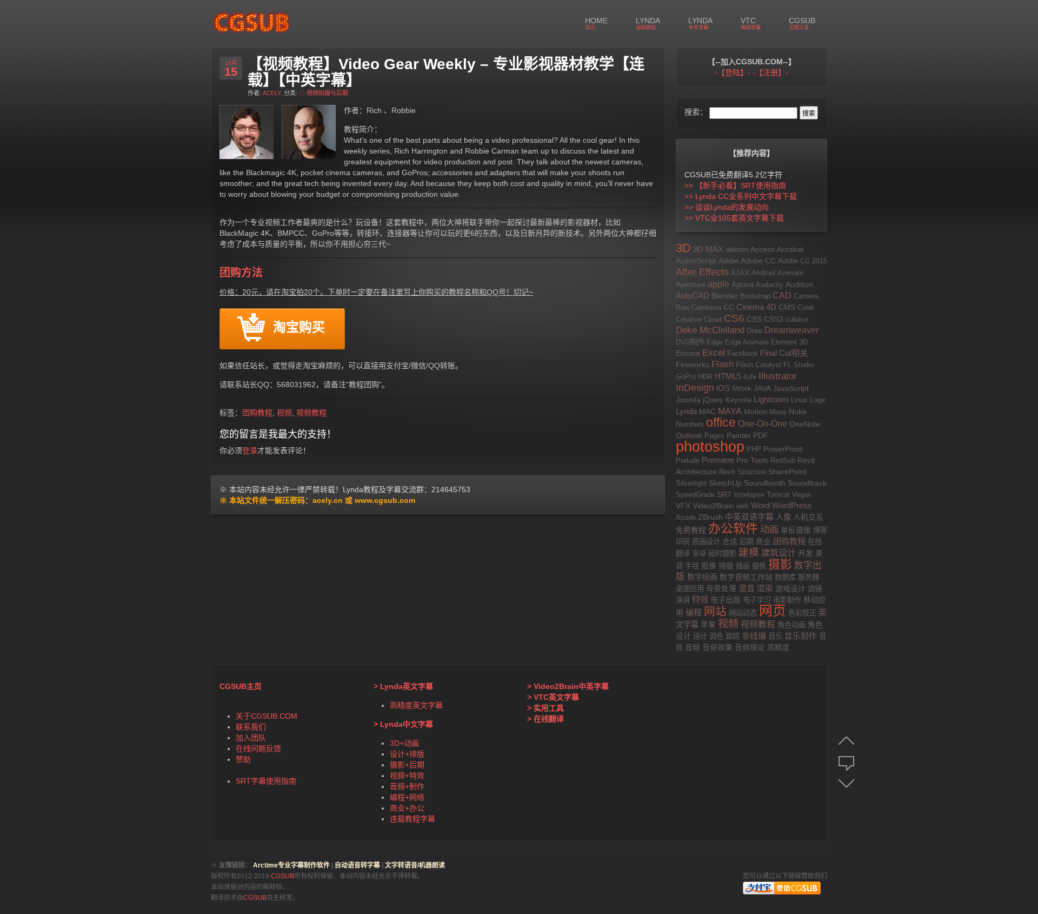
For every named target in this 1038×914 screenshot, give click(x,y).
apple (718, 284)
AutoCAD (692, 295)
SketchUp (725, 483)
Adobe (728, 261)
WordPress (792, 505)
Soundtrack (807, 483)
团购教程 (257, 412)
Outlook (689, 435)
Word (760, 505)
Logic (818, 400)
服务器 (808, 577)
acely (272, 93)
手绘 (692, 566)
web (742, 506)
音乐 (775, 636)
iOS (723, 388)
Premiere (718, 460)
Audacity (769, 285)
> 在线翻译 (545, 718)
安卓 (699, 553)
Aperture (691, 284)
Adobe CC (758, 261)
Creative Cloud (699, 319)
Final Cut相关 (784, 353)
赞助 (243, 759)
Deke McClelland (710, 330)
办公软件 (733, 528)
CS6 (734, 318)
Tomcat (778, 495)
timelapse (749, 495)
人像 (783, 517)
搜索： (695, 112)
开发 (805, 553)
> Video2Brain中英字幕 (568, 686)
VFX (683, 505)
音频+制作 (407, 786)
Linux (799, 400)
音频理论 (750, 648)
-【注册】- (770, 72)
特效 (700, 599)
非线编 (754, 635)
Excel (713, 353)
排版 (726, 565)
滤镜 (815, 589)
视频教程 (311, 412)
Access (762, 249)
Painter (739, 436)
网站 (715, 611)
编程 (694, 612)
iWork (741, 389)
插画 (743, 566)
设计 (700, 636)
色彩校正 (802, 613)
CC (728, 307)
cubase (797, 319)
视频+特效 (407, 775)
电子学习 (757, 600)
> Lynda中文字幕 (403, 724)
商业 (763, 542)
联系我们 (251, 727)
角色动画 (791, 625)
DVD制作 (690, 342)
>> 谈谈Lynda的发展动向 (726, 207)
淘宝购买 (299, 328)
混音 (746, 588)
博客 (820, 530)
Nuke (798, 412)
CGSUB (281, 876)
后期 (747, 542)
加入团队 (251, 737)
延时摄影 (722, 553)
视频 (284, 412)
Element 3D (789, 342)
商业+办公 (407, 808)
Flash (722, 364)
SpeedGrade (695, 495)
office (721, 422)
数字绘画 (702, 577)
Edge (715, 342)
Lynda (686, 411)
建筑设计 (778, 553)
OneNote (804, 424)
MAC (707, 411)
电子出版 (725, 599)
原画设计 (706, 542)
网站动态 (743, 613)
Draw (754, 331)
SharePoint (787, 471)
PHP (754, 449)
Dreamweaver (791, 330)
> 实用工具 (545, 708)
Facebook (742, 353)
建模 (748, 552)
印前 (683, 542)
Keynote (738, 400)
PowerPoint (782, 449)
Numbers (690, 424)
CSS (754, 319)
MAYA (730, 411)
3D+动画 (404, 743)
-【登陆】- (732, 72)
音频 (692, 648)
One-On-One (762, 423)
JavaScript (791, 388)
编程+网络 (407, 797)
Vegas (801, 495)
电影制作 (787, 600)
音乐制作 (800, 636)
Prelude (688, 460)
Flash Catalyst (758, 365)
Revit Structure (742, 472)
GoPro (686, 377)
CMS (786, 307)
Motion (755, 412)
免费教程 (691, 530)
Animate (790, 273)
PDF (760, 435)
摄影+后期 (407, 764)
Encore (688, 353)
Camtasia (706, 307)
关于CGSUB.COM (266, 716)
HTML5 (728, 376)
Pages (714, 436)
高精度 (778, 648)
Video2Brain (713, 506)
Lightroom (771, 399)
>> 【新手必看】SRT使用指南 (735, 185)
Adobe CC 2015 (802, 261)
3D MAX (708, 249)
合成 (729, 542)
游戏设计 (790, 588)
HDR (705, 377)
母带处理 (721, 589)
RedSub (782, 460)
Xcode (686, 517)
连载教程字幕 (412, 818)
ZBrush (710, 517)
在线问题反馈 (258, 748)
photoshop (710, 447)
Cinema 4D (756, 307)
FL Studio (798, 365)
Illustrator (777, 375)
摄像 (759, 566)
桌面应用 (690, 589)
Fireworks (692, 365)
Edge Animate (747, 342)
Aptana (742, 285)
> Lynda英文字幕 (403, 686)
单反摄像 (796, 530)
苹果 (708, 625)
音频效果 (717, 648)
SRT (724, 494)
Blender (724, 296)
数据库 (785, 577)
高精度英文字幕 (416, 705)
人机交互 (808, 517)
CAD (782, 295)
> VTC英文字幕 (553, 697)
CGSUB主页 (240, 686)
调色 (716, 636)
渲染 (765, 588)
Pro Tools (752, 460)
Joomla (688, 399)
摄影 (780, 564)
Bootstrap (755, 296)
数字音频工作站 (746, 577)
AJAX (740, 273)
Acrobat (790, 249)
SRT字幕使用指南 (266, 781)
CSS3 (773, 319)
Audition (799, 285)
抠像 (708, 566)
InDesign (695, 387)
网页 (772, 611)
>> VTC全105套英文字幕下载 (734, 218)
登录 (249, 450)
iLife (749, 377)
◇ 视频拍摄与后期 (323, 93)
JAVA (762, 388)
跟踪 (733, 636)
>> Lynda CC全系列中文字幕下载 (740, 196)
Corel (805, 307)
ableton (737, 250)
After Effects (702, 272)
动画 (769, 529)
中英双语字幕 (749, 517)
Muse (778, 412)
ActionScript (696, 260)
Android (763, 273)
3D (683, 248)
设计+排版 (407, 754)
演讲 (683, 600)
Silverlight (691, 483)
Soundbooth (765, 483)
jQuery (713, 400)
